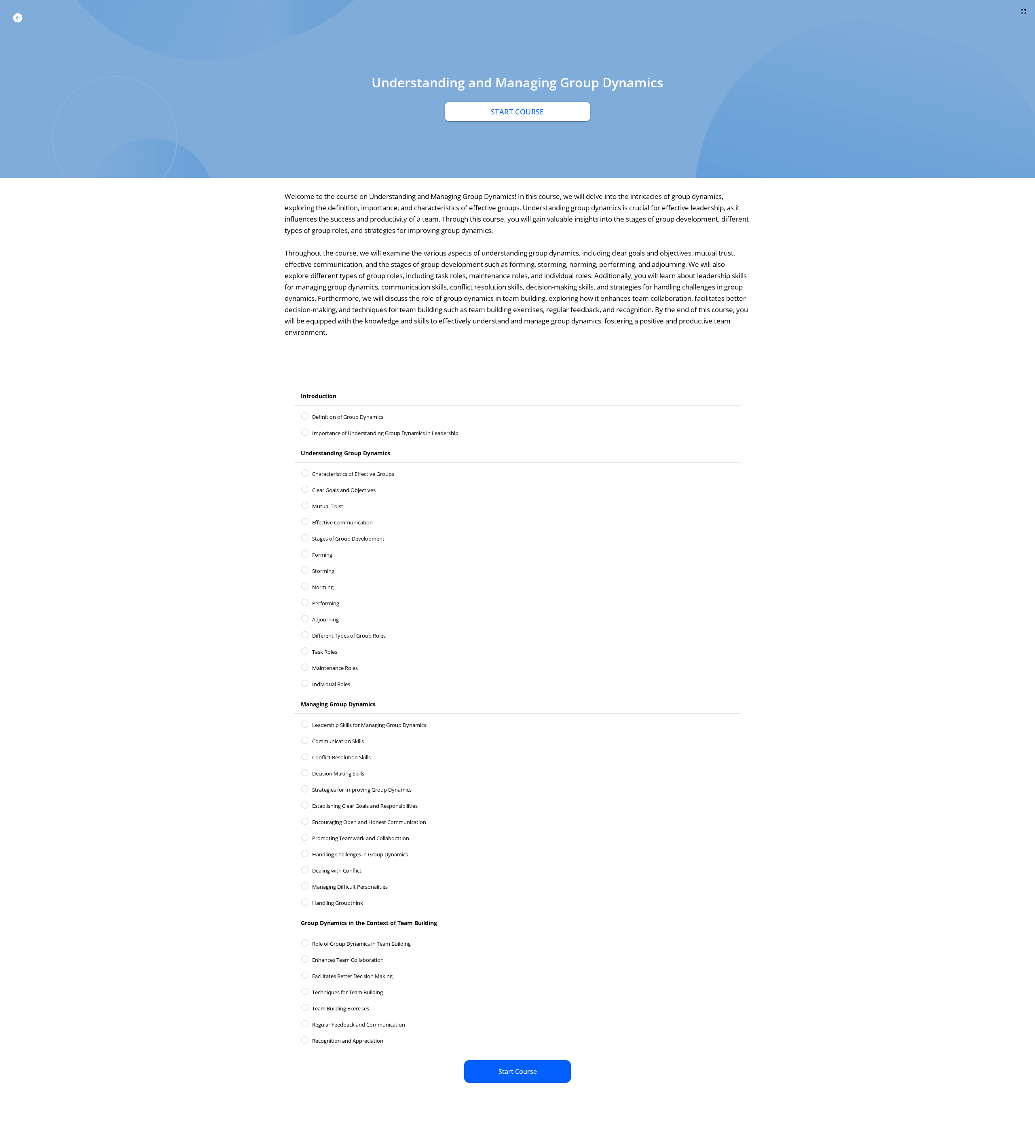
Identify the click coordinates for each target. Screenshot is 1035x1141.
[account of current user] (17, 17)
